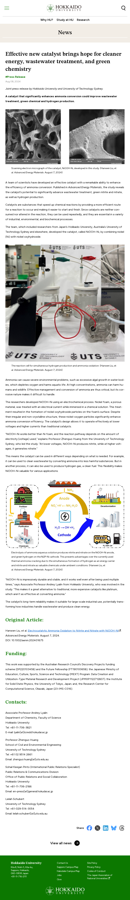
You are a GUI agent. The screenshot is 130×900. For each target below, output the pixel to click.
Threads (122, 828)
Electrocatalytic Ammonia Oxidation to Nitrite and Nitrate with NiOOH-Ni (73, 630)
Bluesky (113, 828)
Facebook (89, 828)
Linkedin (105, 828)
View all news (61, 843)
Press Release (16, 76)
